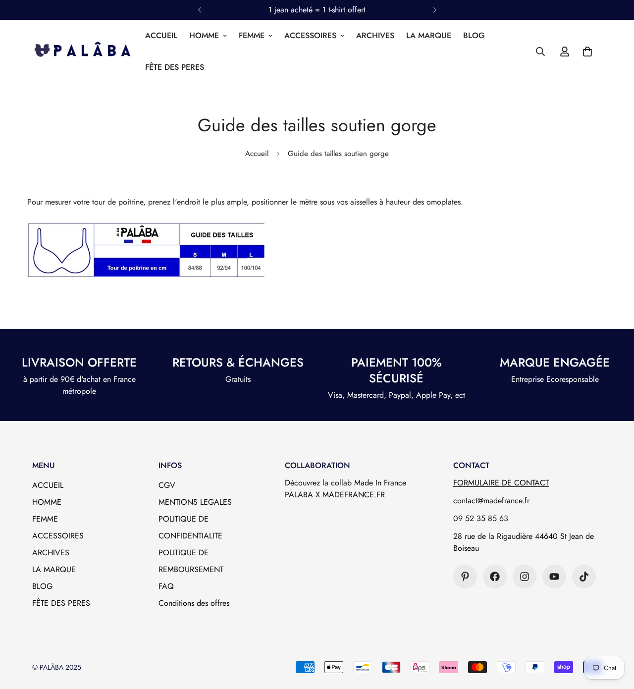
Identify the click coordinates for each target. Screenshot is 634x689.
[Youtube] (554, 576)
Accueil (256, 153)
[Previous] (199, 10)
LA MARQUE (428, 35)
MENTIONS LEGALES (195, 502)
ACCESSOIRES (310, 35)
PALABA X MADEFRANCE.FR (335, 494)
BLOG (474, 35)
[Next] (434, 10)
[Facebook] (495, 576)
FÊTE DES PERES (174, 67)
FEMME (251, 35)
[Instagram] (524, 576)
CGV (166, 485)
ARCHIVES (375, 35)
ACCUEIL (161, 35)
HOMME (204, 35)
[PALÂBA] (81, 51)
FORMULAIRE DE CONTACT (501, 482)
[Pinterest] (465, 576)
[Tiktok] (584, 576)
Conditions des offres (193, 603)
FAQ (166, 586)
